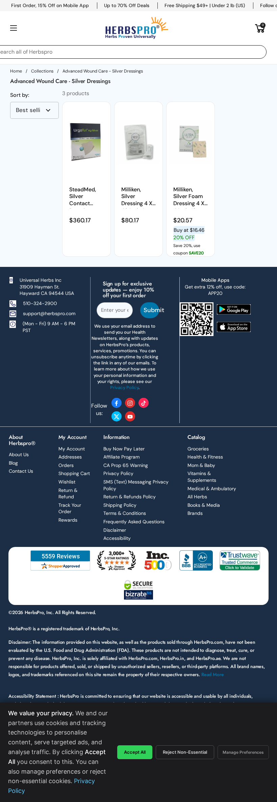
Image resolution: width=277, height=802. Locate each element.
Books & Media (203, 505)
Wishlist (66, 482)
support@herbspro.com (49, 313)
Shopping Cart (74, 473)
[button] (260, 28)
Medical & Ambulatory (211, 489)
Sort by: (19, 95)
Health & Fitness (205, 457)
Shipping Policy (119, 505)
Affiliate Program (121, 457)
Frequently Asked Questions (134, 522)
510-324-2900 (40, 303)
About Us (19, 454)
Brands (195, 513)
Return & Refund (67, 493)
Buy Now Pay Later (124, 449)
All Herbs (197, 497)
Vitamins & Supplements (201, 476)
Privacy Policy (118, 473)
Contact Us (21, 471)
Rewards (67, 520)
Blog (13, 463)
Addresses (70, 457)
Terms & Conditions (124, 513)
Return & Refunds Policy (129, 497)
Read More (212, 674)
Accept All (135, 752)
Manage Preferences (243, 752)
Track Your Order (69, 508)
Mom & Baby (201, 465)
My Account (71, 449)
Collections (42, 71)
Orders (66, 465)
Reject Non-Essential (185, 752)
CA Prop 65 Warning (125, 465)
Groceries (198, 449)
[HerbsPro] (136, 28)
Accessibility (117, 538)
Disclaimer (114, 530)
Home (16, 71)
